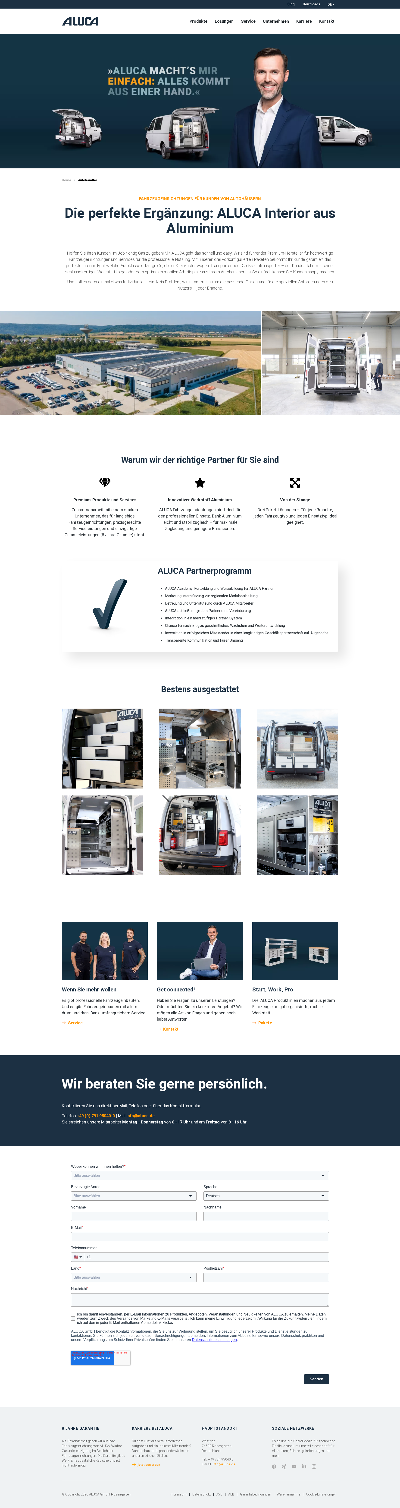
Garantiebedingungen (255, 1494)
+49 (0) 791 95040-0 (96, 1115)
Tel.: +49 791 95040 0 (218, 1459)
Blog (291, 4)
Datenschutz (201, 1494)
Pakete (265, 1022)
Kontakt (170, 1029)
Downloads (311, 4)
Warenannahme (288, 1494)
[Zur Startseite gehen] (82, 21)
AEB (231, 1494)
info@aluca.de (140, 1115)
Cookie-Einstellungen (321, 1494)
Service (75, 1022)
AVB (219, 1494)
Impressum (178, 1494)
